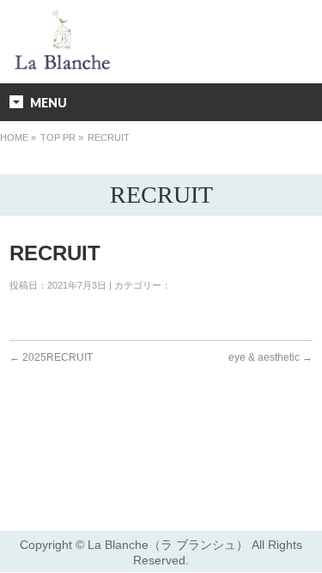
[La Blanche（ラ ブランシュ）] (62, 62)
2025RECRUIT (51, 357)
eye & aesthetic (270, 357)
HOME (14, 137)
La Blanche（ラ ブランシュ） (168, 545)
